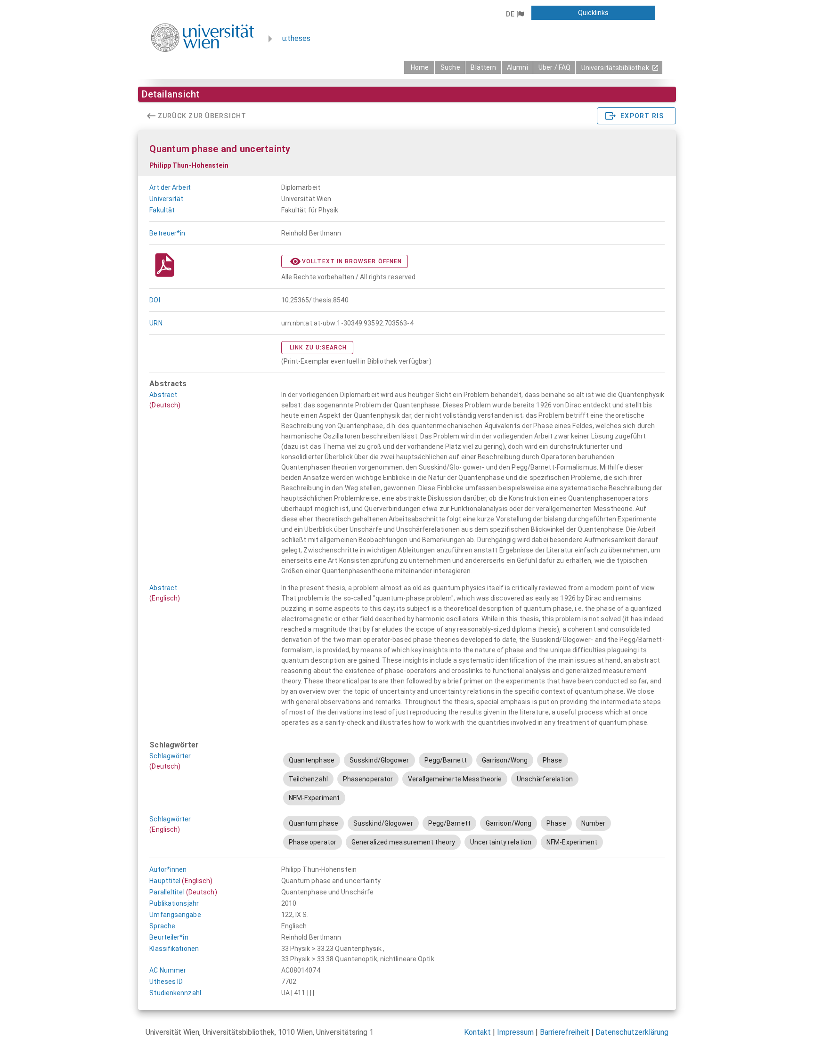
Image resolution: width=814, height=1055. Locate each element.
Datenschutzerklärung (631, 1032)
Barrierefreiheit (564, 1032)
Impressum (515, 1032)
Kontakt (477, 1032)
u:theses (296, 38)
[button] (514, 14)
